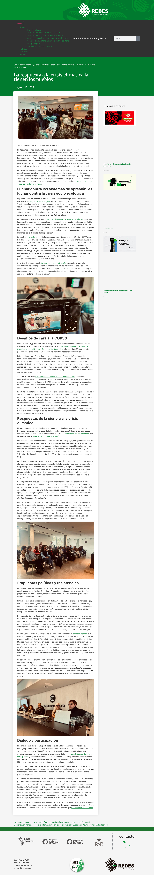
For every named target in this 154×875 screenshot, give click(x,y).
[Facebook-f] (122, 10)
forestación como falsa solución (46, 436)
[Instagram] (114, 10)
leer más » (106, 170)
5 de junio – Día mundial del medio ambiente (117, 165)
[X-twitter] (129, 10)
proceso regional (79, 634)
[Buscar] (138, 38)
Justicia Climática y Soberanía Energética (50, 65)
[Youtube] (136, 10)
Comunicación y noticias (23, 65)
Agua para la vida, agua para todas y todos (118, 291)
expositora (32, 237)
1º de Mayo (108, 228)
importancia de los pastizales (76, 433)
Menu (19, 23)
